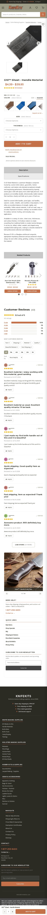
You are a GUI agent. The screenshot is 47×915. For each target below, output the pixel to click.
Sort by (5, 357)
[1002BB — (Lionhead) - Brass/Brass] (31, 276)
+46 (38, 276)
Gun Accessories (7, 786)
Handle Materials (7, 726)
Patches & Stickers (8, 801)
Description (23, 170)
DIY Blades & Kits (7, 724)
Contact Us (10, 831)
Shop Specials (10, 628)
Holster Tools (6, 754)
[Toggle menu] (3, 7)
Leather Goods (7, 793)
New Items (9, 625)
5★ (11, 352)
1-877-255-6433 (13, 610)
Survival (4, 804)
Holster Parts (6, 751)
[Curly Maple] (12, 276)
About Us (9, 828)
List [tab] (32, 98)
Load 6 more (23, 545)
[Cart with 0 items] (43, 8)
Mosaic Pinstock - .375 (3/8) (32, 281)
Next (40, 275)
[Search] (43, 14)
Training (4, 737)
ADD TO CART (30, 911)
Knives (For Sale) (7, 791)
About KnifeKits (11, 641)
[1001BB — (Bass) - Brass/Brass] (29, 276)
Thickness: (23, 126)
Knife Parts (5, 729)
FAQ (7, 631)
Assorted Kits (6, 769)
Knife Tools (5, 732)
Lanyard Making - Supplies (10, 771)
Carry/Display (6, 734)
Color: (23, 98)
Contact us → (10, 613)
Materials (5, 746)
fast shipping (27, 347)
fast (7, 343)
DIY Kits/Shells (7, 759)
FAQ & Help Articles (12, 816)
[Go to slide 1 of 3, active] (19, 294)
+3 (18, 276)
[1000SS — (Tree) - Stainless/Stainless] (26, 276)
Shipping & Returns (12, 635)
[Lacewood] (15, 276)
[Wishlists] (36, 8)
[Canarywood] (9, 276)
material (27, 343)
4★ (17, 352)
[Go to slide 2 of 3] (22, 294)
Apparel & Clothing (8, 781)
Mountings (5, 749)
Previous (4, 275)
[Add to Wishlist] (43, 24)
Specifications (23, 176)
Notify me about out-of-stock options (13, 151)
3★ (22, 352)
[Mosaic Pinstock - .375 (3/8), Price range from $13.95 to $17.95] (32, 268)
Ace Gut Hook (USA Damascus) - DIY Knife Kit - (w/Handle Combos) (12, 281)
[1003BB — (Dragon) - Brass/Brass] (34, 276)
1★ (33, 352)
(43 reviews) (18, 88)
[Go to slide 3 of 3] (26, 294)
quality (37, 343)
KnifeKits (23, 696)
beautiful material (11, 347)
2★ (27, 352)
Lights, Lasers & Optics (9, 796)
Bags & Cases (7, 783)
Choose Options (12, 291)
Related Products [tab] (23, 255)
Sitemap (8, 838)
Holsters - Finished (8, 788)
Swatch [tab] (40, 98)
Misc (3, 799)
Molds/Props (6, 756)
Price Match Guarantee (13, 638)
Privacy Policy (10, 645)
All (6, 352)
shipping (16, 343)
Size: (23, 116)
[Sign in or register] (30, 8)
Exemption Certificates (14, 825)
